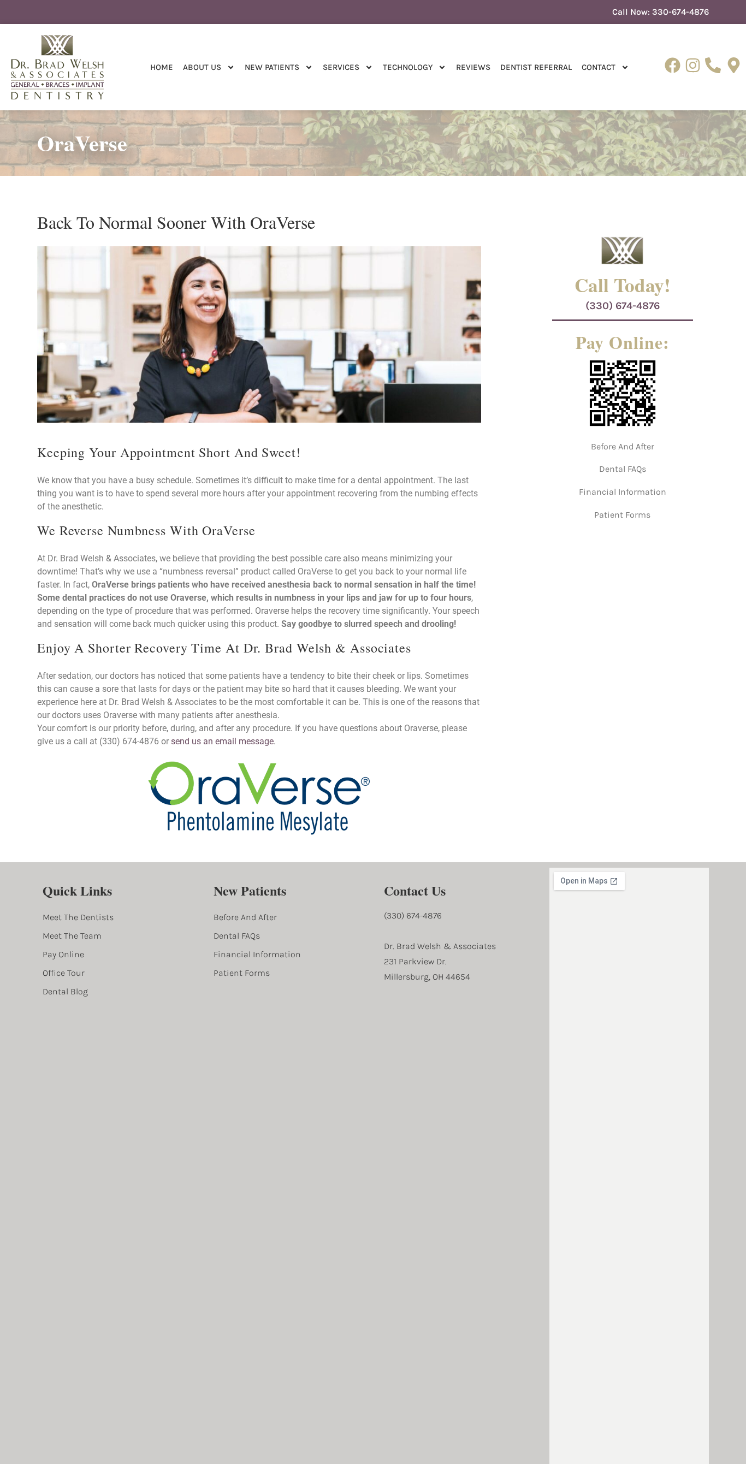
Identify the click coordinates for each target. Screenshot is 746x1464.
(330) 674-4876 (622, 305)
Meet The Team (72, 935)
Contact (598, 67)
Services (341, 67)
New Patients (272, 67)
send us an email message (222, 741)
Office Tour (64, 973)
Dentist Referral (536, 67)
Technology (408, 67)
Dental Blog (65, 991)
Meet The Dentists (78, 917)
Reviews (473, 67)
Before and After (622, 446)
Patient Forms (622, 514)
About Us (202, 67)
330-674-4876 (680, 12)
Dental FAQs (622, 469)
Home (161, 67)
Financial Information (622, 492)
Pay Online (63, 954)
